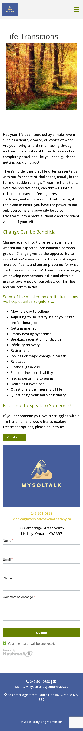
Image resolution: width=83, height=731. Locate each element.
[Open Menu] (76, 9)
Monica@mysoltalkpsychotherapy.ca (41, 519)
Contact (14, 437)
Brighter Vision (51, 722)
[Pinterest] (41, 710)
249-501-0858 (41, 513)
